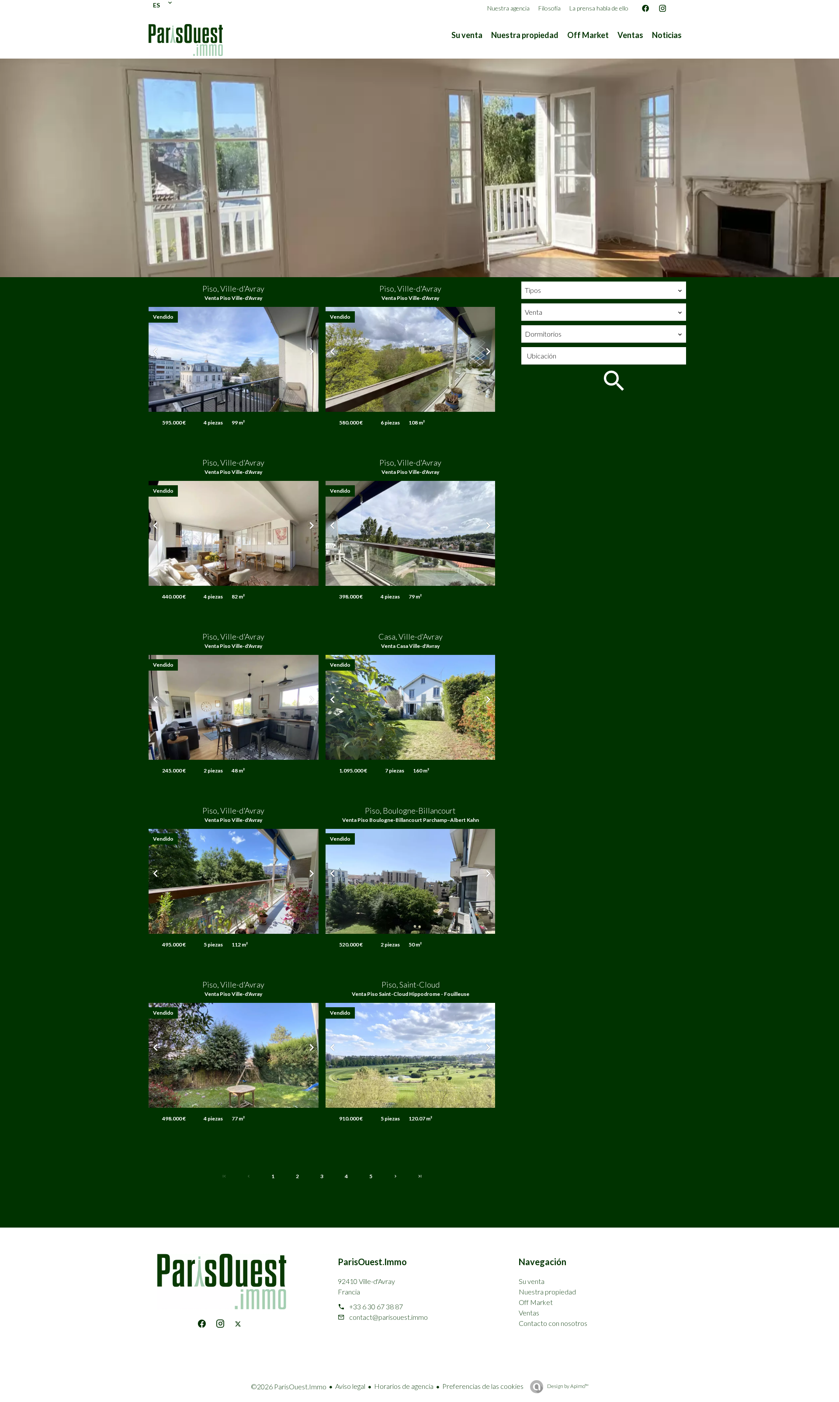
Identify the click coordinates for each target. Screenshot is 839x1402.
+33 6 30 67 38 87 (376, 1306)
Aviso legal (350, 1386)
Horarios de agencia (403, 1386)
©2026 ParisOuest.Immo (288, 1386)
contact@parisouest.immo (388, 1317)
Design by (567, 1386)
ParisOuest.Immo (372, 1261)
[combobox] (603, 290)
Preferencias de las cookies (483, 1386)
